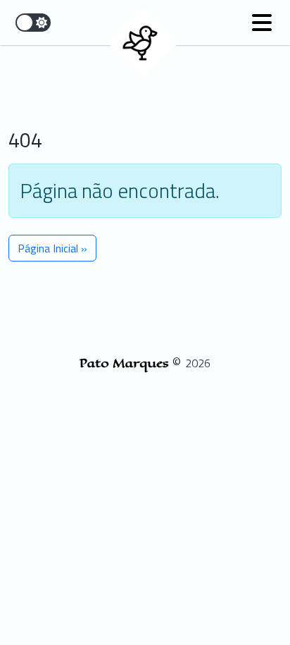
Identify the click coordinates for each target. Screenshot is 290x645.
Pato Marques (126, 363)
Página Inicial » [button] (52, 248)
